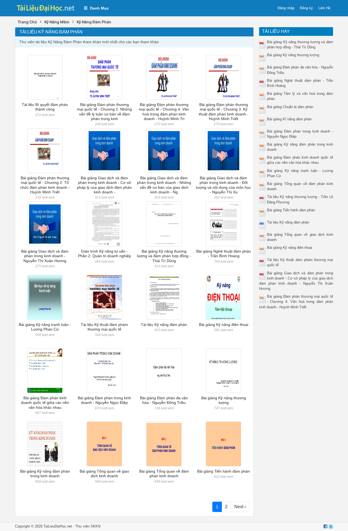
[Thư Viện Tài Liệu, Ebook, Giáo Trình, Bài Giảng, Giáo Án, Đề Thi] (47, 7)
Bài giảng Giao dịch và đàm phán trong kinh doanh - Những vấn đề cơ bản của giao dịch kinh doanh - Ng (164, 185)
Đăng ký (306, 8)
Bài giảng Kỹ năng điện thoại (223, 324)
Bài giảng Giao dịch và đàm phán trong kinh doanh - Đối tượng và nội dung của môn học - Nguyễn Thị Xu (223, 185)
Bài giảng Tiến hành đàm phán (223, 471)
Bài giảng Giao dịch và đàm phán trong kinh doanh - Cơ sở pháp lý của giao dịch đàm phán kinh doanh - (104, 185)
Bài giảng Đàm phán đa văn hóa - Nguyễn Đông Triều (164, 400)
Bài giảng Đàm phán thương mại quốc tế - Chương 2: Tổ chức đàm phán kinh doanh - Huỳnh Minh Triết (45, 185)
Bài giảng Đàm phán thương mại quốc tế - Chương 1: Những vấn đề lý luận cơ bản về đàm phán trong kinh (104, 111)
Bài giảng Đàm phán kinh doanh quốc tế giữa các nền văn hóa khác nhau (45, 403)
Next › (240, 506)
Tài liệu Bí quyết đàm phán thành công (45, 106)
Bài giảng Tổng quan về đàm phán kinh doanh (164, 473)
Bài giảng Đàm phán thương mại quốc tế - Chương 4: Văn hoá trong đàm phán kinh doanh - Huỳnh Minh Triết (296, 301)
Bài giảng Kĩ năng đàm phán (289, 119)
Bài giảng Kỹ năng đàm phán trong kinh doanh (45, 473)
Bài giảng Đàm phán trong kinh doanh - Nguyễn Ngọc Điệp (104, 400)
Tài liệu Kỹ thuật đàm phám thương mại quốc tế (104, 326)
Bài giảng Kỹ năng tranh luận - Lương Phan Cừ (45, 326)
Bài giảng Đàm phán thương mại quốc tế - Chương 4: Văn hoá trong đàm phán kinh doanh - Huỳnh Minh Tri (164, 111)
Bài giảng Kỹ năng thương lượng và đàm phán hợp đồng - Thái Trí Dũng (164, 256)
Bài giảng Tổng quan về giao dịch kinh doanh (104, 473)
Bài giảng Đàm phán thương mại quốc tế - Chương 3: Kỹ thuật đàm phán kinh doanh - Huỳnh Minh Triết (223, 111)
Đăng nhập (286, 8)
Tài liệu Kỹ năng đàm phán (164, 324)
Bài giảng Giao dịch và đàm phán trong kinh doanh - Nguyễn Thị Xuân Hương (45, 256)
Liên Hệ (324, 8)
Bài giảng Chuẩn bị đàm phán (290, 107)
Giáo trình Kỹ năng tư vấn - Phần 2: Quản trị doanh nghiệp (104, 253)
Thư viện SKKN (87, 526)
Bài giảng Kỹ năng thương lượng (223, 400)
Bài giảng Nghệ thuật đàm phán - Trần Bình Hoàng (223, 253)
